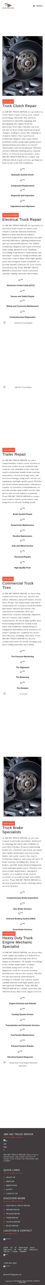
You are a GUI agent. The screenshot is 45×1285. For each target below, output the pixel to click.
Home (8, 23)
